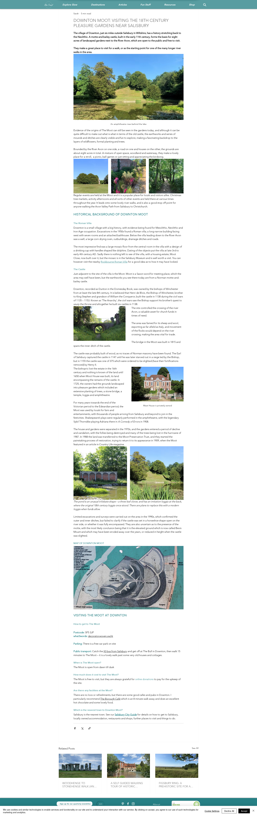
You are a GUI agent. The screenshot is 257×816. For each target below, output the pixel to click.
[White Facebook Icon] (128, 804)
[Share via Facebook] (74, 728)
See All (195, 748)
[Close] (253, 811)
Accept (244, 810)
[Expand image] (90, 176)
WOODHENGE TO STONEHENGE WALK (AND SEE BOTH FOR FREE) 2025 (79, 785)
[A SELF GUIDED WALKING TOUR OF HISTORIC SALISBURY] (128, 766)
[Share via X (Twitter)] (82, 728)
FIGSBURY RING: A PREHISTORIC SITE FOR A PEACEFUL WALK (175, 785)
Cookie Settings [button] (212, 810)
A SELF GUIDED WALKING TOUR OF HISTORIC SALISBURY (127, 785)
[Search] (205, 5)
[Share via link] (89, 728)
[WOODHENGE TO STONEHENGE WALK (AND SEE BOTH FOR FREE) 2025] (80, 766)
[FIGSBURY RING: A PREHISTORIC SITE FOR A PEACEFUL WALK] (176, 766)
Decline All (229, 810)
